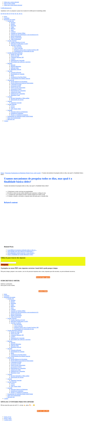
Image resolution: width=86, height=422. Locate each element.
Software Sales (15, 345)
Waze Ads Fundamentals (13, 395)
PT (11, 13)
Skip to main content (9, 3)
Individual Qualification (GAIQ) (19, 321)
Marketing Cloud (15, 373)
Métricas (13, 306)
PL (15, 13)
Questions (6, 295)
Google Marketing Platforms (15, 330)
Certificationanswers (6, 8)
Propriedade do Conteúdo (17, 351)
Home (2, 173)
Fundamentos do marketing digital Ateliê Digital (20, 394)
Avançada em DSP (16, 363)
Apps (12, 307)
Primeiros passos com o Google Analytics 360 (26, 327)
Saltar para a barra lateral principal (13, 5)
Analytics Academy (16, 323)
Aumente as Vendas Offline (18, 311)
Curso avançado (18, 326)
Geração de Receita (16, 350)
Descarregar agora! (43, 277)
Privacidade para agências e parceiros (20, 339)
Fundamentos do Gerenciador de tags (24, 329)
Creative (13, 336)
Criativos (13, 309)
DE (8, 13)
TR (19, 13)
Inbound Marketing (16, 344)
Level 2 (13, 385)
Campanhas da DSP (16, 362)
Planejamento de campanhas (18, 368)
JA (21, 13)
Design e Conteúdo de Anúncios (19, 392)
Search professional (16, 314)
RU (13, 13)
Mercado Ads (11, 397)
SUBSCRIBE (43, 291)
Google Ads (10, 298)
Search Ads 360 (15, 333)
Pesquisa (13, 300)
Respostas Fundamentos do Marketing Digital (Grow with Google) (23, 173)
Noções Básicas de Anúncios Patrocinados (22, 360)
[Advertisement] (43, 135)
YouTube (9, 348)
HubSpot (9, 341)
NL (17, 13)
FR (4, 13)
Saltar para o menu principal (11, 2)
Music (12, 353)
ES (5, 13)
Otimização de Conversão (17, 338)
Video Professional (16, 317)
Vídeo (12, 304)
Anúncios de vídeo (16, 369)
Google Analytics (12, 318)
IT (9, 13)
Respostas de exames (9, 297)
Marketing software (16, 347)
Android (9, 379)
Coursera (9, 374)
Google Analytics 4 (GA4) (18, 320)
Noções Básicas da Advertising (19, 359)
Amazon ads (10, 357)
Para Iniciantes (18, 324)
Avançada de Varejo (16, 366)
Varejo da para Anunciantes (18, 365)
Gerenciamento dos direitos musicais (20, 356)
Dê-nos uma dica (43, 411)
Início (5, 294)
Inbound (13, 342)
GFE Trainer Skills (16, 386)
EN (2, 13)
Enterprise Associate (16, 380)
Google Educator (11, 382)
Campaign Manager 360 (17, 335)
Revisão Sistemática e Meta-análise (20, 376)
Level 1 (13, 383)
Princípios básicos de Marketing (19, 389)
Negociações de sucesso (17, 377)
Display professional (16, 315)
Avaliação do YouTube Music (18, 354)
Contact (6, 398)
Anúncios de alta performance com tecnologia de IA (24, 312)
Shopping (13, 303)
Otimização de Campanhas (18, 371)
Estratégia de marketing (17, 391)
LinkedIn (9, 388)
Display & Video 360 (16, 332)
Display (13, 301)
